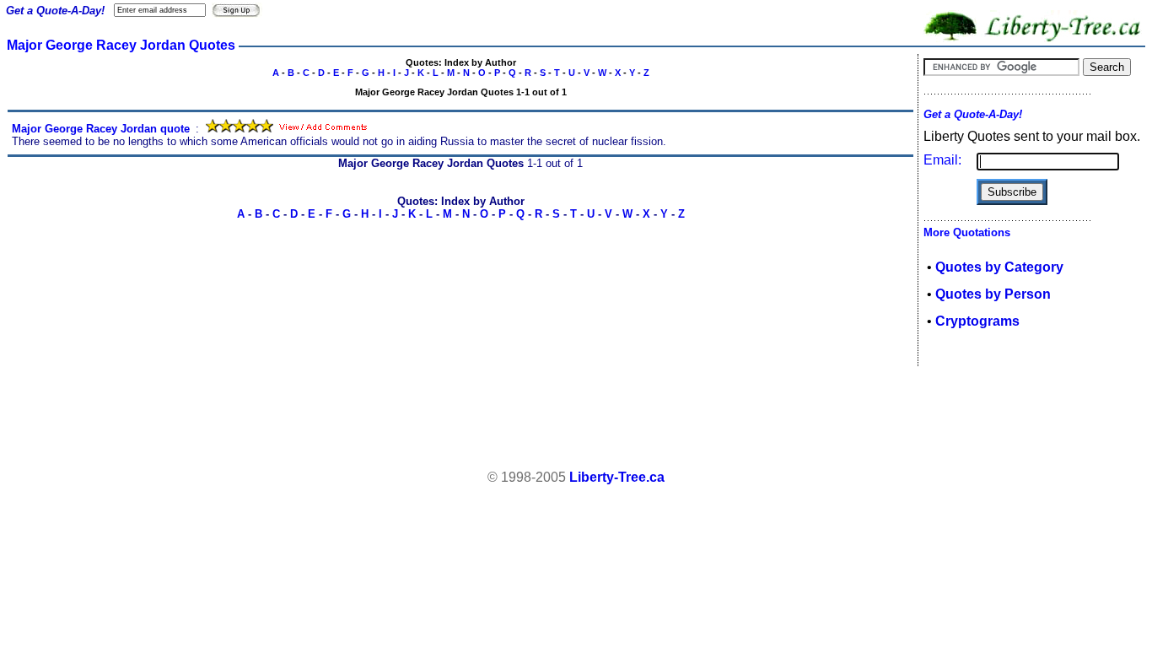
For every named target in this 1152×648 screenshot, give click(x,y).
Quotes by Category (999, 267)
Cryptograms (977, 321)
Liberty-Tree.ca (617, 477)
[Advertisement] (576, 418)
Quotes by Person (993, 294)
